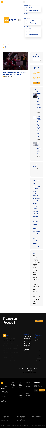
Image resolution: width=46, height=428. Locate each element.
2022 (34, 255)
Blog (8, 44)
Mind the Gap (36, 281)
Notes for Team (36, 234)
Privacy (33, 425)
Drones (34, 270)
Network (35, 221)
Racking (34, 289)
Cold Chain (35, 264)
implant (34, 276)
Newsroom (35, 231)
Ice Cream (35, 274)
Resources (28, 395)
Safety (34, 243)
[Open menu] (43, 2)
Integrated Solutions (13, 388)
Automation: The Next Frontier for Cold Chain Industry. (14, 73)
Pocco (34, 286)
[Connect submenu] (29, 26)
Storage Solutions (13, 385)
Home (4, 44)
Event (34, 206)
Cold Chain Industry (35, 266)
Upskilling (35, 301)
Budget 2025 (35, 260)
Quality (34, 238)
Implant (34, 214)
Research (35, 241)
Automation (35, 186)
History (34, 211)
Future (34, 208)
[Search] (39, 59)
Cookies (39, 425)
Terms (36, 425)
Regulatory (35, 294)
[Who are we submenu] (30, 5)
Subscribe (42, 390)
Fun (37, 270)
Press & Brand (20, 393)
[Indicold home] (3, 2)
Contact (20, 397)
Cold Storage (36, 269)
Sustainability (36, 246)
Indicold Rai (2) (36, 277)
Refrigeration (35, 293)
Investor (34, 219)
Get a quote (39, 320)
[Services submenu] (29, 18)
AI (33, 183)
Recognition (35, 291)
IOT (38, 279)
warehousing (35, 303)
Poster (37, 286)
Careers (20, 395)
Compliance (35, 198)
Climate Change (36, 262)
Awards (34, 188)
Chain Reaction (27, 389)
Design (34, 203)
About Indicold (20, 385)
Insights (34, 216)
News (34, 228)
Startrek (37, 298)
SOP (33, 298)
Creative (35, 201)
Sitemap (43, 425)
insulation (35, 279)
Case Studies (27, 393)
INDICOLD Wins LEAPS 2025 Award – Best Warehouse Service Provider (39, 102)
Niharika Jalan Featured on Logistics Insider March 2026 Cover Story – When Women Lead (39, 126)
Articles (27, 384)
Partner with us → (4, 408)
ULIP (39, 299)
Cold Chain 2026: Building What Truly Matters (38, 148)
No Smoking (35, 284)
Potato (34, 288)
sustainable (35, 299)
